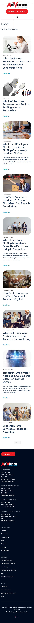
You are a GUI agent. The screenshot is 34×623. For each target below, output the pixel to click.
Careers (3, 530)
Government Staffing (8, 563)
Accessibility (5, 550)
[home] (17, 5)
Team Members (6, 590)
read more (6, 73)
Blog (2, 540)
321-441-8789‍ (5, 489)
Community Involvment (8, 593)
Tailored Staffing (6, 560)
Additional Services (7, 577)
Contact (3, 544)
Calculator (4, 534)
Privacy (3, 547)
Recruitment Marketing (8, 570)
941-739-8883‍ (5, 502)
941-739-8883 (5, 473)
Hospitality (4, 567)
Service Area (5, 537)
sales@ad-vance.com (8, 481)
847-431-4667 (5, 514)
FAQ (2, 596)
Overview (4, 586)
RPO (2, 573)
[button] (17, 17)
